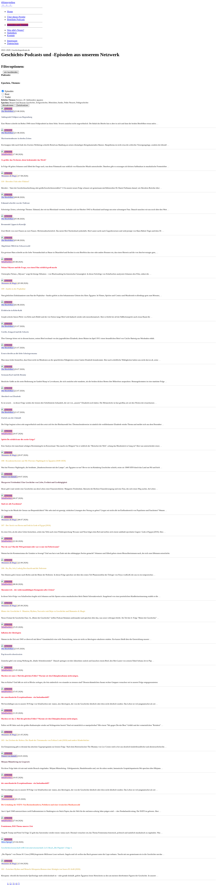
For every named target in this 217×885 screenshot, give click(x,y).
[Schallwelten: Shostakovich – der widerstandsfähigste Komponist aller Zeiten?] (2, 581)
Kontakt (11, 35)
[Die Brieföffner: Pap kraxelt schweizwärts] (2, 646)
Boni (7, 94)
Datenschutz (13, 43)
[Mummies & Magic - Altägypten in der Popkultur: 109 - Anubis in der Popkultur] (2, 280)
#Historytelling (8, 2)
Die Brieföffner (7, 111)
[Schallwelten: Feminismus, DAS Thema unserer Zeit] (2, 818)
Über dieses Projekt (16, 17)
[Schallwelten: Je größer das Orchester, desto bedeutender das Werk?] (2, 151)
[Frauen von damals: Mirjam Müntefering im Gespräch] (2, 753)
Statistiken (12, 33)
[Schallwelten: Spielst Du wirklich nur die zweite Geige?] (2, 431)
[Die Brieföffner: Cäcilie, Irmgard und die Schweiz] (2, 323)
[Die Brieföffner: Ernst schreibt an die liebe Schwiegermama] (2, 345)
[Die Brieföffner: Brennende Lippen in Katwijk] (2, 216)
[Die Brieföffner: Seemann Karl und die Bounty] (2, 366)
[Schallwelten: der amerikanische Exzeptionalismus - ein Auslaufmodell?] (2, 689)
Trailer (8, 97)
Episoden (9, 91)
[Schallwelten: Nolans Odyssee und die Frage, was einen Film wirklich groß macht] (2, 259)
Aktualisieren (7, 105)
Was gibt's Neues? (15, 30)
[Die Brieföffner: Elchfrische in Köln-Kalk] (2, 302)
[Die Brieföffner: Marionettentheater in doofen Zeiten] (2, 130)
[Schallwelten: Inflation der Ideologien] (2, 624)
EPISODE (8, 109)
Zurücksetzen (22, 105)
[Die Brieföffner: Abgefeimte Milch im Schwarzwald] (2, 237)
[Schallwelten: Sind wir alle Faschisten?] (2, 495)
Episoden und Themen (17, 25)
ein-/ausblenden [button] (11, 72)
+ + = (6, 5)
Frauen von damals (9, 477)
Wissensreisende (7, 799)
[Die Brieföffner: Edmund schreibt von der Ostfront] (2, 194)
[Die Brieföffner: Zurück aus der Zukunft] (2, 409)
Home (10, 11)
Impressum (12, 41)
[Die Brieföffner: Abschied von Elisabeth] (2, 388)
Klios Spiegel (6, 842)
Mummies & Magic (9, 176)
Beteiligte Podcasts (16, 19)
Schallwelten (6, 154)
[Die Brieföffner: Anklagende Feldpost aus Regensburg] (2, 108)
